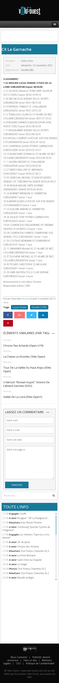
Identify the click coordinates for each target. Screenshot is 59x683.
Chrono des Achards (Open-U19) (23, 345)
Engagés (14, 513)
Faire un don (30, 660)
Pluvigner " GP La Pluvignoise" (32, 518)
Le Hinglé (22, 564)
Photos (13, 568)
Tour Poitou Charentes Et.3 (35, 551)
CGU (18, 663)
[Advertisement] (29, 614)
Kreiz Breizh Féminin (31, 522)
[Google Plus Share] (19, 315)
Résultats (26, 298)
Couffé (22, 513)
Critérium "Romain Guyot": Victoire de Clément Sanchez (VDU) (26, 384)
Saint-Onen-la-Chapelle (29, 559)
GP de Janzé (23, 542)
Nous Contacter (19, 657)
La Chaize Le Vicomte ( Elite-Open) (24, 356)
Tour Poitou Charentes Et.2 (32, 568)
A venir (13, 518)
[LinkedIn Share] (43, 315)
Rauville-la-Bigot (25, 577)
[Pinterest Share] (8, 323)
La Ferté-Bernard (26, 555)
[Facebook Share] (8, 315)
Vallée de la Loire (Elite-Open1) (22, 397)
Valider (53, 495)
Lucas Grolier (19, 307)
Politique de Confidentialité (39, 663)
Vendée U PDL (39, 307)
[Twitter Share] (32, 315)
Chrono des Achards (28, 546)
